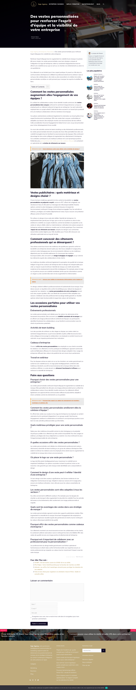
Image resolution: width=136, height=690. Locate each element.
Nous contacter (87, 662)
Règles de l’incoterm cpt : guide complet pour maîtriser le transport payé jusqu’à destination (99, 78)
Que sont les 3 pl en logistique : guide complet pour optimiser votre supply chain (99, 98)
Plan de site (86, 665)
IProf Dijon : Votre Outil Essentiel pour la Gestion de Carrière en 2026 (57, 565)
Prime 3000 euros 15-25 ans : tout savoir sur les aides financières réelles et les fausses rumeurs (32, 635)
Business (33, 671)
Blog (98, 4)
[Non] (134, 688)
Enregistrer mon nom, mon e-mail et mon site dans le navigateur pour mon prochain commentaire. (55, 618)
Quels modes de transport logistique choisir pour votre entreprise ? (99, 88)
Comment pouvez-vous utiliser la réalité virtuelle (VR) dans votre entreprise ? (100, 634)
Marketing (33, 668)
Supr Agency (42, 4)
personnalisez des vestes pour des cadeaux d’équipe (57, 141)
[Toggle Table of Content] (46, 86)
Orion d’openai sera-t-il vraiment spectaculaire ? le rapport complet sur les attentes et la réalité (99, 116)
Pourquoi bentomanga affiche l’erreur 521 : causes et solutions (100, 107)
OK (106, 687)
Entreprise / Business (56, 4)
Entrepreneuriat (88, 4)
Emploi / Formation (73, 4)
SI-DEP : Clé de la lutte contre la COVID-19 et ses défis (52, 562)
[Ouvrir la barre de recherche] (104, 4)
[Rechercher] (103, 650)
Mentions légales (87, 659)
